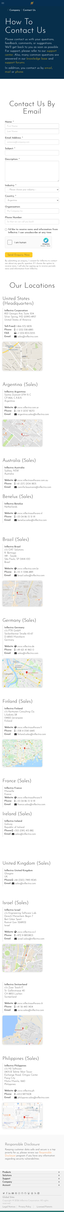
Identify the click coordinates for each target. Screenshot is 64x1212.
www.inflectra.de (25, 646)
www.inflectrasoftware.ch (30, 1003)
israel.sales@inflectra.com (31, 939)
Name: (8, 122)
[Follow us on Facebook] (6, 1193)
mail (8, 71)
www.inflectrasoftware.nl (29, 513)
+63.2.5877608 (23, 1094)
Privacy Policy (25, 1207)
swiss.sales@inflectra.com (31, 1010)
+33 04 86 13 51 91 (25, 517)
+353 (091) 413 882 (24, 830)
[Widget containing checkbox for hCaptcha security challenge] (28, 242)
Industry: (10, 185)
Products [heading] (6, 1172)
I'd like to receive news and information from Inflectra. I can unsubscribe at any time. (33, 231)
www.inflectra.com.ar (28, 407)
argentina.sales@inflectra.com (33, 414)
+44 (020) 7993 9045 (25, 880)
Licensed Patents (44, 1207)
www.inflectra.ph (25, 1091)
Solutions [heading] (7, 1175)
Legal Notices (8, 1207)
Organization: (12, 207)
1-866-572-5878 (24, 326)
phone (19, 71)
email (48, 68)
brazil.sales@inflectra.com (31, 575)
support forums (14, 62)
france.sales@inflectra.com (31, 804)
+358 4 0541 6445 (25, 731)
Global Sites (8, 1197)
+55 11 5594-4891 (24, 572)
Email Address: (13, 138)
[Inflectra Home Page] (32, 3)
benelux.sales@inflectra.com (32, 520)
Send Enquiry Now (19, 255)
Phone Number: (13, 217)
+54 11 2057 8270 (25, 411)
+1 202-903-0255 (26, 333)
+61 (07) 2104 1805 (26, 484)
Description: (11, 159)
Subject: (9, 148)
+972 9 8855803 (24, 935)
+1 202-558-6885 (24, 330)
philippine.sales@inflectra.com (33, 1097)
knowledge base (37, 58)
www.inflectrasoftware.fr (29, 797)
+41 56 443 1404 (24, 1007)
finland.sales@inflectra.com (32, 734)
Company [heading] (7, 1182)
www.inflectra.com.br (28, 569)
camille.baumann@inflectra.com (34, 487)
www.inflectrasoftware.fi (29, 727)
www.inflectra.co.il (26, 932)
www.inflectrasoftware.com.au (32, 480)
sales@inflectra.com (27, 336)
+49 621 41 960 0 (25, 650)
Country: (9, 196)
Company (14, 10)
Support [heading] (6, 1179)
